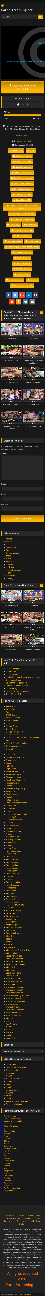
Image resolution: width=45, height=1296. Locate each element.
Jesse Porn (8, 1146)
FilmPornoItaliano (13, 794)
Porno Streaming (23, 258)
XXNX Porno (11, 1024)
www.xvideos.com (13, 1015)
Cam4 (8, 723)
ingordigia (10, 579)
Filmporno (10, 791)
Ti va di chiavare (13, 1079)
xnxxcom (10, 1021)
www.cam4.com (12, 984)
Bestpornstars (9, 1131)
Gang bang (10, 808)
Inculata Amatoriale (14, 820)
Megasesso (11, 842)
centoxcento (11, 1064)
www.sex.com (12, 1004)
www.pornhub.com (14, 998)
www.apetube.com (14, 981)
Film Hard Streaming (15, 772)
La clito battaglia (13, 669)
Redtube (9, 908)
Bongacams (8, 1171)
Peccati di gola (33, 241)
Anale (32, 150)
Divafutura (10, 755)
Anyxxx (6, 1168)
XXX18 (9, 1027)
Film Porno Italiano (11, 1148)
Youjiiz (9, 1035)
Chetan (15, 1295)
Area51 (6, 1129)
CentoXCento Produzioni (23, 178)
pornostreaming (26, 141)
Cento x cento (12, 1070)
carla (8, 544)
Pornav (6, 1143)
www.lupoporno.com (14, 990)
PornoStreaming (23, 274)
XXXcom (10, 1030)
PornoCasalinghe (13, 885)
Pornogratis (11, 888)
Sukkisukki (8, 1153)
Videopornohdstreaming (13, 1121)
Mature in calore (13, 837)
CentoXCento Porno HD (23, 172)
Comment (5, 454)
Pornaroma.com (10, 1116)
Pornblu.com (9, 1178)
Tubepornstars (9, 1161)
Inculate (9, 823)
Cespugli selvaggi (13, 680)
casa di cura (11, 547)
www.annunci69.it (13, 979)
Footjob (9, 797)
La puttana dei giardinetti (16, 683)
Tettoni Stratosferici (14, 694)
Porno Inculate (12, 865)
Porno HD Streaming (23, 252)
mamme (9, 1093)
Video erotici (11, 953)
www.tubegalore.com (15, 1010)
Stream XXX (11, 930)
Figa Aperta (11, 769)
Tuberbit (7, 1163)
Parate (9, 550)
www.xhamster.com (14, 1013)
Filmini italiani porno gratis (17, 789)
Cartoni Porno (12, 726)
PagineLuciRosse (13, 851)
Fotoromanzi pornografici (16, 803)
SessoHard (11, 922)
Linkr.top (7, 1138)
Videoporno (11, 970)
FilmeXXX (10, 786)
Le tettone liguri (12, 689)
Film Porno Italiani (14, 241)
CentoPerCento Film (15, 732)
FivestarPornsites (11, 1126)
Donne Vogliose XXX (15, 757)
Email (4, 494)
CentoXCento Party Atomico (18, 691)
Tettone (9, 939)
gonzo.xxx (10, 811)
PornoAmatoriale (13, 882)
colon (8, 1099)
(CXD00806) (14, 225)
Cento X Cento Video (23, 161)
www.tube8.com (13, 1007)
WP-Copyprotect (25, 1295)
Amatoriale (10, 709)
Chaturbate (8, 1176)
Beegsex (7, 1158)
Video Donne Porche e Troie (18, 950)
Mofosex (7, 1181)
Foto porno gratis (13, 800)
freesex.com (11, 806)
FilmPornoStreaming (12, 1188)
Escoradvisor (11, 760)
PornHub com (12, 859)
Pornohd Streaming (23, 263)
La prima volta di (13, 1090)
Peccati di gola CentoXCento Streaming (23, 247)
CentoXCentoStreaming (13, 1119)
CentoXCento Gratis (23, 167)
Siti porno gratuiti (13, 925)
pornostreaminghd (15, 280)
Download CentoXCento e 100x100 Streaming (23, 207)
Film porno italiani (13, 777)
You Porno (10, 1032)
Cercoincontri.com (13, 746)
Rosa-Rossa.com (13, 911)
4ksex (6, 1156)
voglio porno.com (13, 973)
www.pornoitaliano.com (16, 1001)
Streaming (33, 280)
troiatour (9, 564)
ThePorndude (9, 1124)
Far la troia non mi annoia (17, 686)
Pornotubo (10, 894)
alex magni (10, 1073)
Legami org (11, 828)
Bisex (8, 1084)
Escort (8, 763)
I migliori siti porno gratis (16, 814)
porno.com (10, 877)
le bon (8, 573)
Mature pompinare (13, 840)
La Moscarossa (12, 825)
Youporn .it (10, 1038)
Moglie (9, 845)
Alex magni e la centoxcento (18, 1101)
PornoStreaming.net (15, 10)
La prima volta (12, 1081)
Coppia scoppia (12, 553)
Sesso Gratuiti (12, 913)
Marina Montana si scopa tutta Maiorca (22, 677)
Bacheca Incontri (13, 718)
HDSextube (8, 1186)
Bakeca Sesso (12, 721)
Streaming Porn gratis (15, 933)
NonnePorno (11, 848)
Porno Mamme (12, 871)
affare (8, 556)
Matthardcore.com (13, 831)
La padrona (11, 672)
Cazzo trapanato (13, 674)
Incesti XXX (11, 817)
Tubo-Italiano (11, 947)
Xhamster (10, 1018)
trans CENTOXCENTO (16, 1067)
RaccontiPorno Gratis (15, 905)
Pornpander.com (10, 1191)
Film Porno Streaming (15, 780)
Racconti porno (12, 902)
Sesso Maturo (12, 916)
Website (4, 504)
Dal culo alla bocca (14, 1104)
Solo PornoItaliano (14, 928)
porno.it (9, 879)
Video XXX (10, 967)
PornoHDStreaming (23, 269)
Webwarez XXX (13, 976)
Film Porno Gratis (13, 774)
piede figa (10, 567)
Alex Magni (11, 706)
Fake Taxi (10, 766)
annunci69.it (11, 715)
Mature (9, 834)
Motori (8, 559)
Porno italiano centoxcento (23, 219)
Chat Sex (10, 749)
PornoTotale (11, 891)
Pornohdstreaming (11, 1151)
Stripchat (7, 1173)
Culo (8, 752)
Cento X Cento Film (23, 156)
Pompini (9, 857)
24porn (6, 1141)
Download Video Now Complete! (24, 87)
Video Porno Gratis (14, 956)
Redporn (7, 1133)
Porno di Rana (12, 862)
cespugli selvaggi (13, 570)
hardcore (10, 539)
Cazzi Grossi (11, 729)
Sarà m (9, 542)
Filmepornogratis (13, 783)
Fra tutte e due (12, 562)
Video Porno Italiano (14, 962)
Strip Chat (10, 936)
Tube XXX (10, 945)
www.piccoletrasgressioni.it (17, 996)
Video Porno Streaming (23, 285)
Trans (8, 942)
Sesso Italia (22, 1221)
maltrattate (10, 576)
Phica (6, 1136)
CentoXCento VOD (23, 200)
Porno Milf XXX (12, 874)
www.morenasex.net (14, 993)
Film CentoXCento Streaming (23, 214)
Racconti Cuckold (13, 899)
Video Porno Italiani (14, 959)
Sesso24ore (11, 919)
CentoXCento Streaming (23, 184)
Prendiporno (11, 896)
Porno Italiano (12, 868)
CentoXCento (17, 150)
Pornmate (8, 1183)
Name (4, 484)
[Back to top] (37, 1289)
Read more (21, 136)
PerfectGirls (11, 854)
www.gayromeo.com (14, 987)
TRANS (9, 1096)
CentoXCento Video (23, 195)
